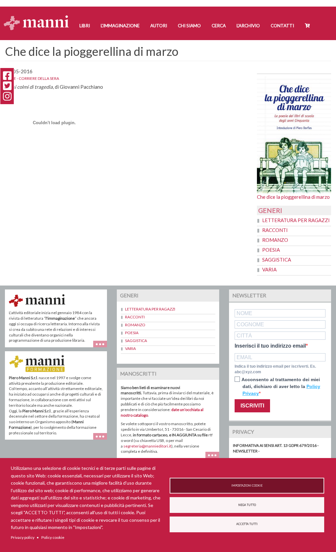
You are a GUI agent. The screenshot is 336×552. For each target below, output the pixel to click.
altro (102, 439)
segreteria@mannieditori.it (147, 446)
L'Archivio (248, 25)
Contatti (282, 25)
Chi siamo (189, 25)
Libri (84, 25)
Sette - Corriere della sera (32, 78)
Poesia (271, 250)
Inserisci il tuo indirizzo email (270, 346)
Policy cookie (52, 537)
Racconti (275, 230)
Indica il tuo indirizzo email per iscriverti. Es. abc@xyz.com (275, 369)
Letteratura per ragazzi (296, 220)
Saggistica (276, 260)
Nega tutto (247, 505)
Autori (158, 25)
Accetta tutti (247, 524)
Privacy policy (22, 537)
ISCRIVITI (252, 405)
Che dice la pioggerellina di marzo (293, 197)
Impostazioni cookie (246, 485)
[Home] (39, 16)
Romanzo (275, 240)
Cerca (219, 25)
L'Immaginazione (120, 25)
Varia (269, 269)
